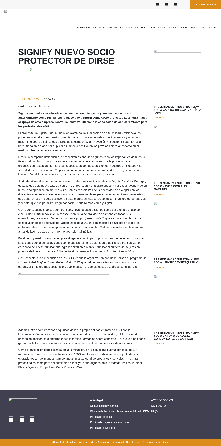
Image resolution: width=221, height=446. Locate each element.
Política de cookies (101, 416)
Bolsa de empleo (167, 27)
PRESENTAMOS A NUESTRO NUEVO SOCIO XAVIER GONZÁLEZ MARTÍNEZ (177, 186)
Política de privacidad (102, 427)
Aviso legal (96, 400)
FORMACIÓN (148, 27)
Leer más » (159, 118)
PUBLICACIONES (129, 27)
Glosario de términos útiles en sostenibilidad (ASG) (119, 411)
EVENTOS (98, 27)
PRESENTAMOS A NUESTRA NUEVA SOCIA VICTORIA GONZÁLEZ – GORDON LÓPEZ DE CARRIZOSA (176, 335)
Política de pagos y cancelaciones (109, 422)
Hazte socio (208, 27)
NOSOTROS (83, 27)
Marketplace (189, 27)
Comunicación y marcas (104, 405)
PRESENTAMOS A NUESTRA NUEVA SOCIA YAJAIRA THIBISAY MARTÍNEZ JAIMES (177, 110)
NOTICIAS (111, 27)
